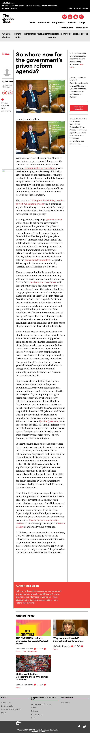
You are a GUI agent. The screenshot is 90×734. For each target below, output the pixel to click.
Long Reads (58, 22)
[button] (81, 17)
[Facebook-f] (79, 726)
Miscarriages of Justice (56, 35)
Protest (84, 33)
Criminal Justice (6, 35)
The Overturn (30, 652)
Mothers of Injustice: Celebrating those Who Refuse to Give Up (32, 677)
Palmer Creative (38, 732)
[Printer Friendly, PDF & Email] (17, 578)
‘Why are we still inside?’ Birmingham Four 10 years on (68, 640)
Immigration (30, 33)
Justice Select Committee (37, 259)
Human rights (17, 35)
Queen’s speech (54, 219)
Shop (82, 22)
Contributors (66, 27)
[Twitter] (84, 726)
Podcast (72, 22)
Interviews (43, 22)
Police (68, 33)
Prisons (76, 33)
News (32, 22)
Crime (33, 708)
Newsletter (82, 27)
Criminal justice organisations (39, 167)
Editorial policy (7, 706)
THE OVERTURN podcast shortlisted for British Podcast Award (32, 641)
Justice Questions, (49, 421)
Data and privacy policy (11, 709)
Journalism (42, 33)
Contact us (6, 702)
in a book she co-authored (43, 282)
